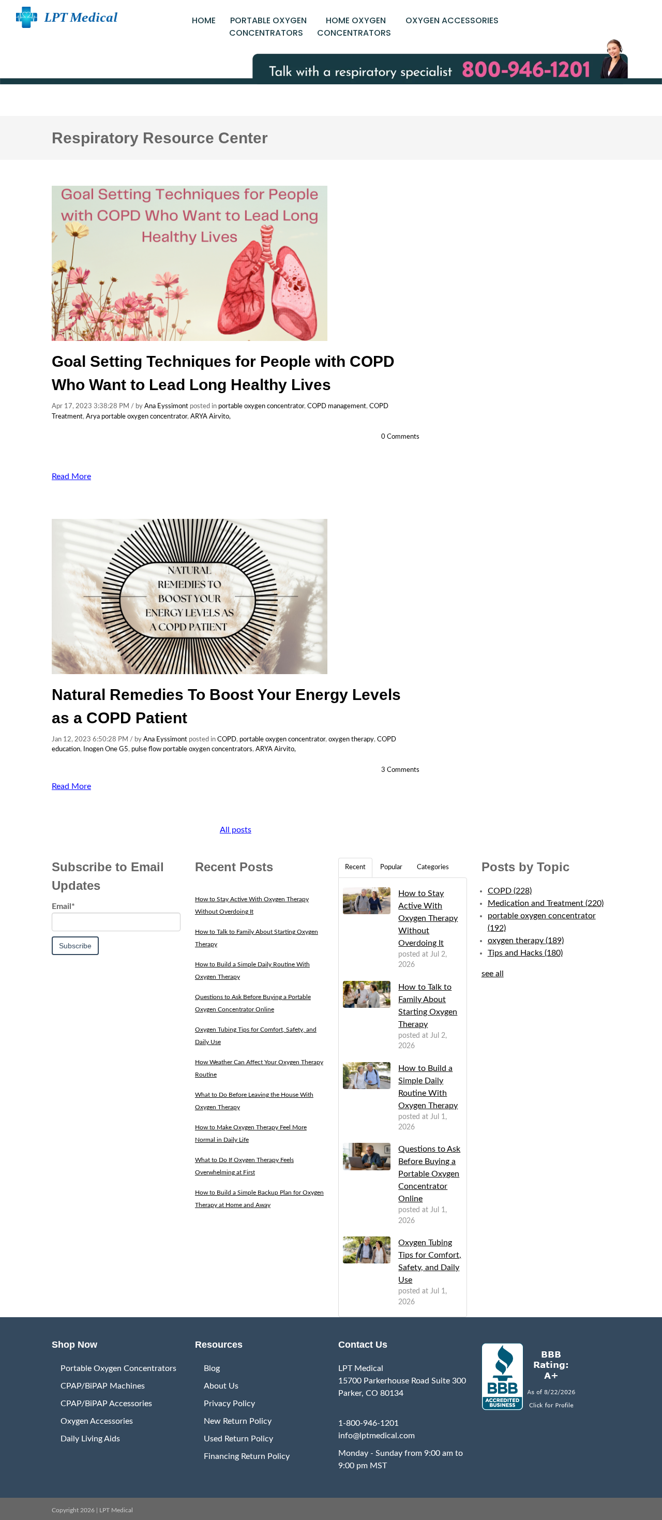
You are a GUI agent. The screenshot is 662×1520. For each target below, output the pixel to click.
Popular (391, 867)
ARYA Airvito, (210, 416)
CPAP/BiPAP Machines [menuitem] (103, 1386)
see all (493, 974)
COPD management (336, 406)
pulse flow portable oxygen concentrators (191, 749)
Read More (71, 476)
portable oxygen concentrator (261, 406)
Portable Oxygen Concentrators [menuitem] (118, 1368)
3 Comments (400, 770)
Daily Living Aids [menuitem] (90, 1439)
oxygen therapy (351, 739)
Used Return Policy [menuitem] (238, 1439)
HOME (204, 20)
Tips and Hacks (525, 953)
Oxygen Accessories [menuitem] (97, 1421)
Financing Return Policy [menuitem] (247, 1456)
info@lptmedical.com (376, 1436)
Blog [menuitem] (212, 1368)
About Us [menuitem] (221, 1386)
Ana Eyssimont (166, 406)
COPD (226, 739)
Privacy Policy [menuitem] (229, 1403)
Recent (355, 867)
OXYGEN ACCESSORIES (452, 20)
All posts (235, 830)
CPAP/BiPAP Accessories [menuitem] (106, 1403)
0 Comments (400, 437)
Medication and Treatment (546, 903)
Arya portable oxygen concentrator (136, 416)
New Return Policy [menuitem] (238, 1421)
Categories (433, 867)
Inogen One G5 (105, 749)
